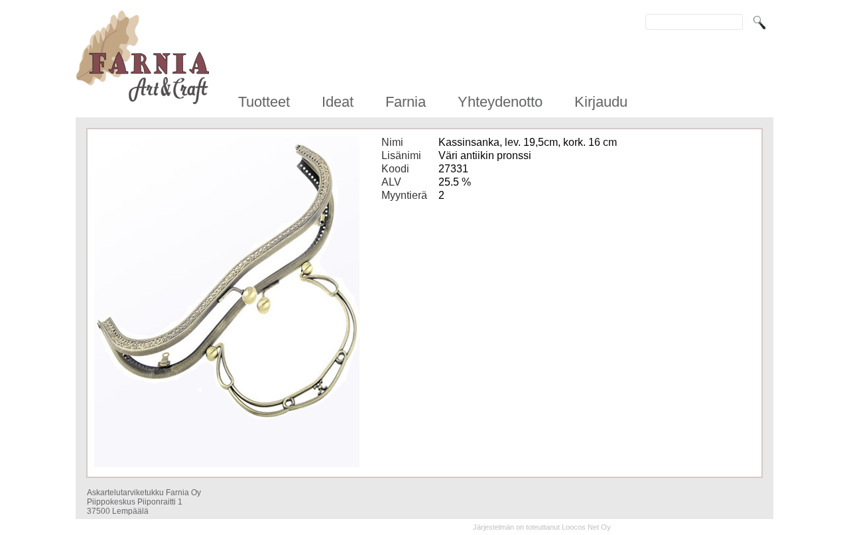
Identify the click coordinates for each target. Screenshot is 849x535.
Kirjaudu (600, 101)
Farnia (405, 101)
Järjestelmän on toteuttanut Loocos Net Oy (542, 527)
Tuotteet (264, 101)
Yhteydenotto (500, 101)
